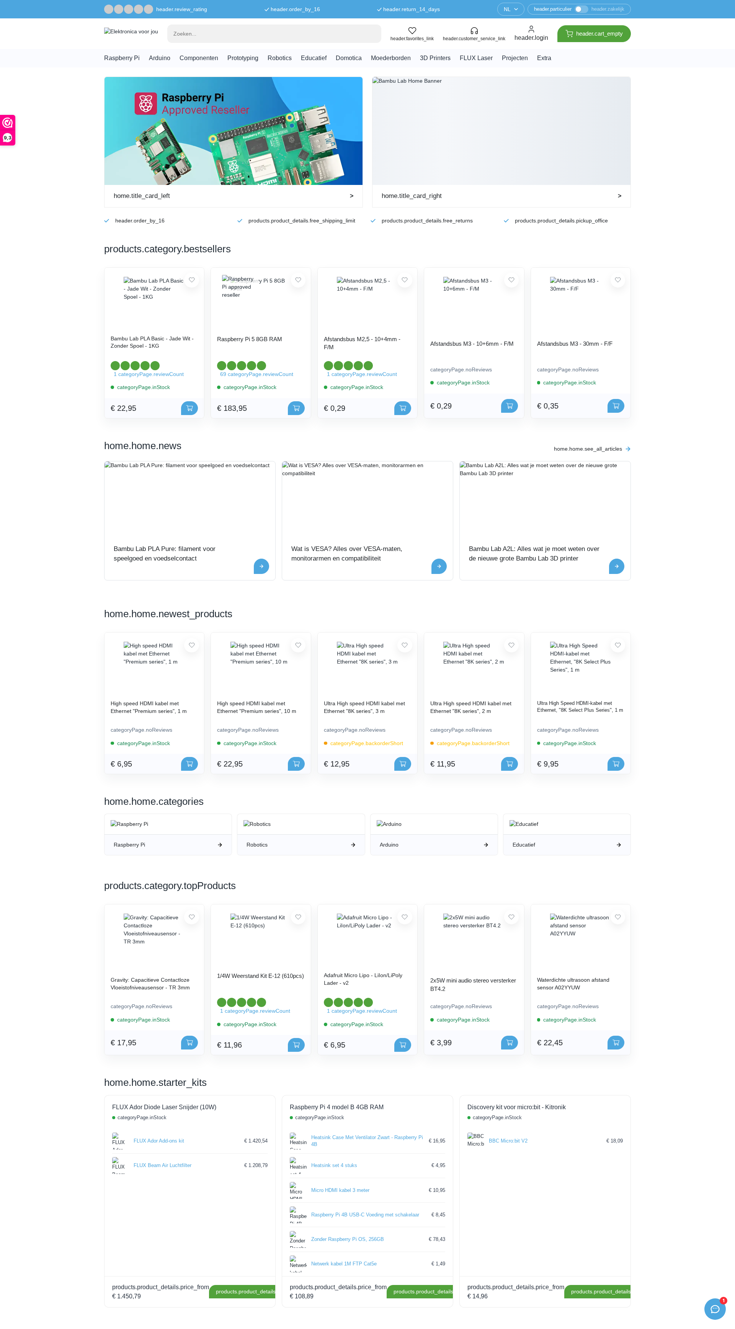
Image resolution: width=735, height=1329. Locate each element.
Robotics (280, 58)
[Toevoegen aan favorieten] (191, 280)
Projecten (515, 58)
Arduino (159, 58)
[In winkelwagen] (189, 408)
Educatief (314, 58)
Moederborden (391, 58)
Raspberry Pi (122, 58)
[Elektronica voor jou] (131, 34)
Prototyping (242, 58)
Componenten (199, 58)
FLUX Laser (476, 58)
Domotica (349, 58)
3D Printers (435, 58)
